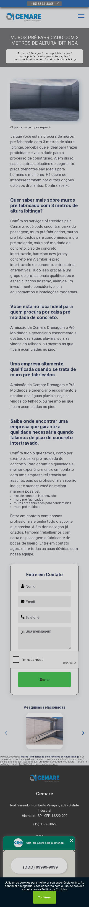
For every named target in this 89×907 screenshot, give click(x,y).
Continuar (45, 897)
